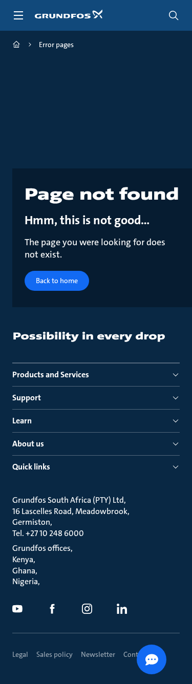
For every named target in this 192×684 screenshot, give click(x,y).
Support (26, 397)
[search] (173, 15)
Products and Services (50, 374)
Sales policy (54, 654)
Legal (20, 654)
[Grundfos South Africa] (16, 45)
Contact (135, 654)
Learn (22, 420)
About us (28, 443)
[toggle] (18, 15)
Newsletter (98, 654)
